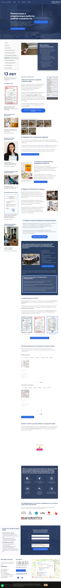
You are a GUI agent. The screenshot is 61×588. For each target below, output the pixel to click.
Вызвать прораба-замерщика (18, 28)
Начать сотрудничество (48, 266)
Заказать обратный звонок (40, 547)
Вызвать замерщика (52, 98)
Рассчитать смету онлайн (41, 22)
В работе (51, 357)
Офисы (26, 386)
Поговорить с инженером (40, 181)
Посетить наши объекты (27, 415)
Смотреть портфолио (8, 133)
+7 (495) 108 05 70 (55, 1)
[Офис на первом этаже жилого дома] (35, 398)
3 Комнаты (37, 357)
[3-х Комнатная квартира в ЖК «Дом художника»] (44, 369)
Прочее (44, 386)
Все (22, 357)
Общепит (30, 386)
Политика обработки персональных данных (9, 583)
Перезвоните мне (20, 569)
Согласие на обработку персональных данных (40, 539)
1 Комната (26, 357)
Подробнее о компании (9, 166)
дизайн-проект (41, 145)
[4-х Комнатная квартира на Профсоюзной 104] (35, 369)
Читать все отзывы (8, 219)
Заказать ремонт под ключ (40, 236)
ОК (45, 584)
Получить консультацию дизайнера (30, 154)
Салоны (35, 386)
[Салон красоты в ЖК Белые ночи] (54, 398)
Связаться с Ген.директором (10, 250)
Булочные (40, 386)
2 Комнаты (32, 357)
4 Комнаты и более (44, 357)
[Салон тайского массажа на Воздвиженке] (44, 398)
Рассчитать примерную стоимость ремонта (33, 110)
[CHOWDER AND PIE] (25, 398)
